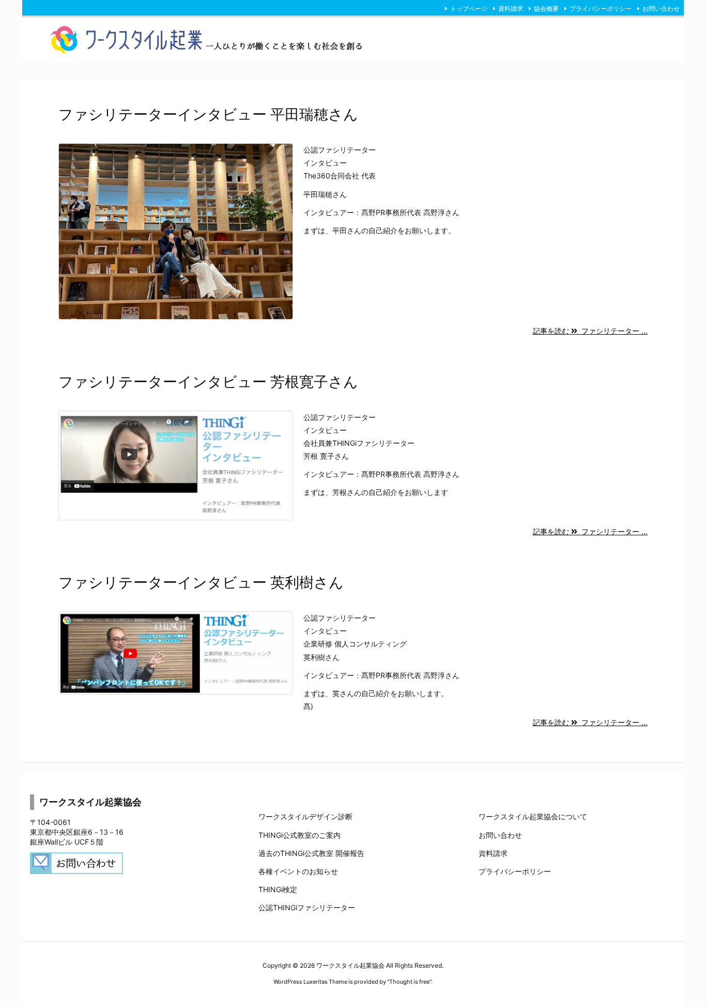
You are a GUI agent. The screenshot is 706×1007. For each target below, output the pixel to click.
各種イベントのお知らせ (298, 871)
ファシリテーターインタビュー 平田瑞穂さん (208, 114)
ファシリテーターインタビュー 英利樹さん (201, 582)
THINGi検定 (277, 889)
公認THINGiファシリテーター (306, 907)
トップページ (468, 8)
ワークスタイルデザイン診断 (305, 816)
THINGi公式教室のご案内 (299, 835)
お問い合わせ (661, 8)
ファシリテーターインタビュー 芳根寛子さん (208, 381)
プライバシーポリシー (601, 8)
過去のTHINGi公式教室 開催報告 (311, 853)
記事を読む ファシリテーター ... (590, 330)
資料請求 (510, 8)
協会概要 (546, 8)
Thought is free (409, 981)
